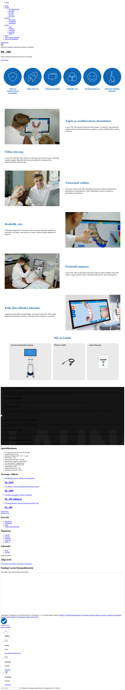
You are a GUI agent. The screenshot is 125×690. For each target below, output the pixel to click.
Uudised (7, 552)
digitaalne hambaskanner (73, 615)
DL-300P (11, 11)
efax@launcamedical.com (13, 653)
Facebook (8, 685)
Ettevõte (7, 18)
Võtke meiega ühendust (12, 37)
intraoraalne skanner (88, 615)
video (10, 27)
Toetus (7, 25)
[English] (2, 45)
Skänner (7, 535)
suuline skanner (11, 617)
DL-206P (11, 16)
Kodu (6, 6)
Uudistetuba (12, 21)
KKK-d (11, 34)
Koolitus (11, 28)
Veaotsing (12, 30)
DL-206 (11, 14)
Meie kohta (12, 20)
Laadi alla (12, 32)
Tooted (7, 7)
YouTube (7, 669)
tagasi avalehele (5, 627)
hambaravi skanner (100, 615)
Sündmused (12, 23)
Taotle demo (4, 42)
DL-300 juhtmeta (14, 9)
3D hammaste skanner (23, 617)
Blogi (6, 35)
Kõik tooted (34, 617)
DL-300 (11, 13)
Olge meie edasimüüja (11, 39)
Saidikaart (62, 615)
